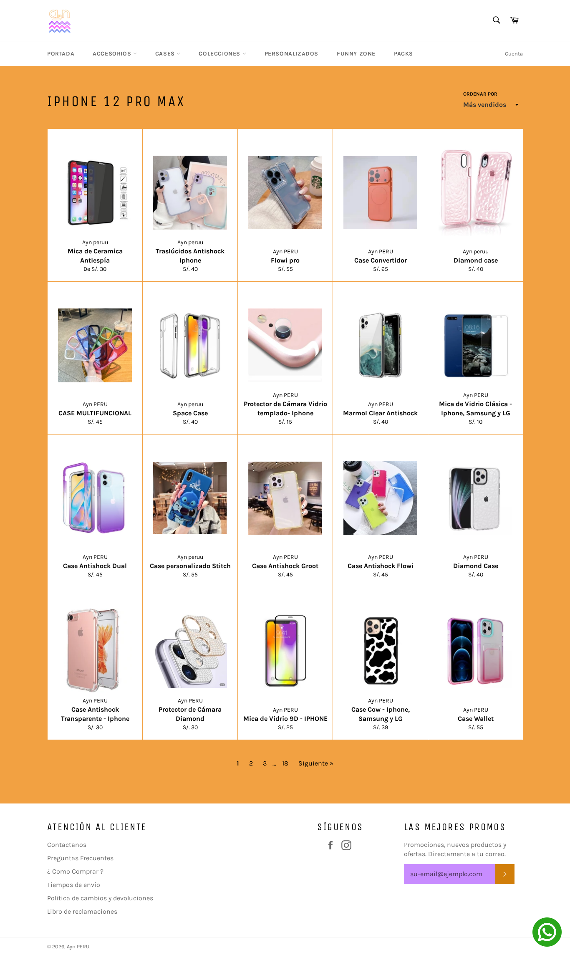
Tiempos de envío (73, 885)
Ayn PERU (78, 946)
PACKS (403, 53)
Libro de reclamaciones (82, 911)
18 (285, 763)
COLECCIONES (220, 53)
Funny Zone (356, 53)
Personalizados (291, 53)
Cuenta (514, 54)
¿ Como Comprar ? (75, 871)
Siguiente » (315, 763)
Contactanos (66, 845)
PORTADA (60, 53)
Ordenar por (480, 94)
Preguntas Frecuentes (80, 858)
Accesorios (113, 53)
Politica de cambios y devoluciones (100, 898)
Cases (166, 53)
